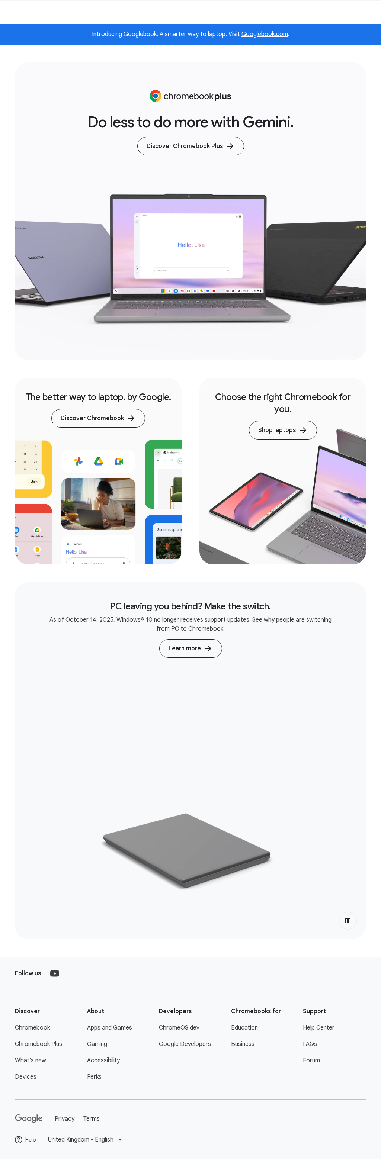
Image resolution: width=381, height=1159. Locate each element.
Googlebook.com (264, 34)
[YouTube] (55, 973)
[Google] (29, 1118)
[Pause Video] (348, 921)
